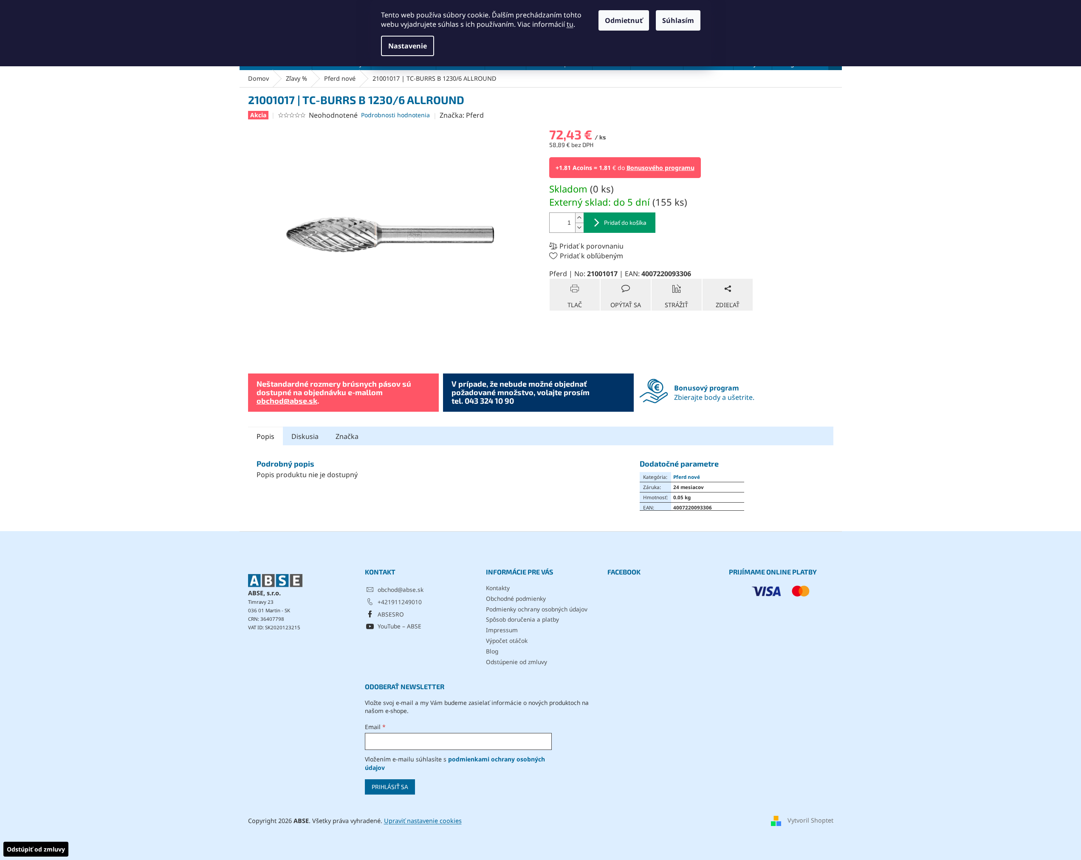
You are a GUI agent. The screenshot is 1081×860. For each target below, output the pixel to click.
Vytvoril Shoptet (810, 820)
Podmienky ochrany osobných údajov (536, 609)
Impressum (502, 630)
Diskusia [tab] (305, 436)
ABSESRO (391, 614)
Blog (492, 651)
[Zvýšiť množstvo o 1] (579, 218)
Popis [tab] (265, 436)
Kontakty (498, 588)
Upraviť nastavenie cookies (423, 821)
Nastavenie (407, 46)
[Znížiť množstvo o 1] (579, 227)
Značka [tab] (347, 436)
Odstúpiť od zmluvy (36, 849)
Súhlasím (678, 20)
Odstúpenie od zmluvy (516, 662)
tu (570, 24)
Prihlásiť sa (390, 786)
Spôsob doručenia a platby (522, 619)
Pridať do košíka (625, 222)
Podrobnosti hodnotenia (395, 115)
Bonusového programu (660, 168)
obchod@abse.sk (287, 400)
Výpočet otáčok (507, 641)
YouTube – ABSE (399, 626)
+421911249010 (400, 602)
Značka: (462, 115)
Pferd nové (686, 476)
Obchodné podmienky (516, 598)
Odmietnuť (624, 20)
